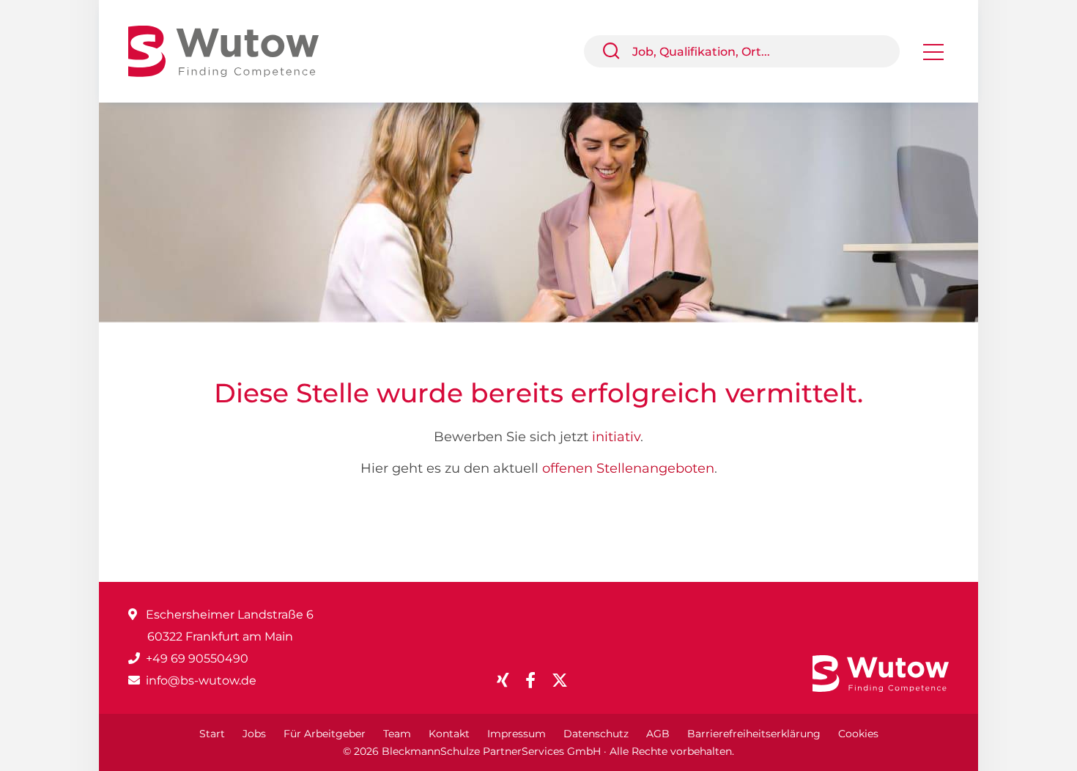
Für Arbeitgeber (325, 733)
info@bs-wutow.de (201, 680)
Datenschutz (596, 733)
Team (397, 733)
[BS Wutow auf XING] (509, 680)
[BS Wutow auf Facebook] (536, 680)
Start (212, 733)
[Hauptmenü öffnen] (933, 57)
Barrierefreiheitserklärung (754, 733)
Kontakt (449, 733)
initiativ (616, 437)
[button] (617, 51)
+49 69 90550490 (197, 658)
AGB (658, 733)
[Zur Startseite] (234, 50)
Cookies (858, 733)
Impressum (516, 733)
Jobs (254, 733)
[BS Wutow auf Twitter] (566, 680)
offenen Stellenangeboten (628, 468)
